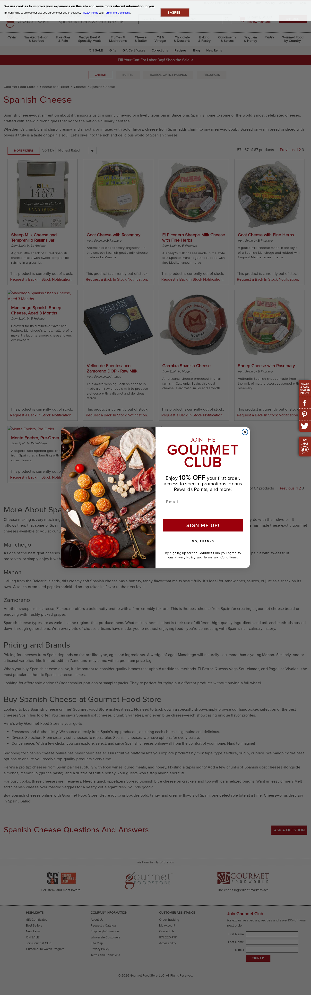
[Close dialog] (245, 432)
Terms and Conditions (220, 557)
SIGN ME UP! (203, 525)
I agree (174, 12)
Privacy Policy (185, 557)
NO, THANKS (203, 541)
